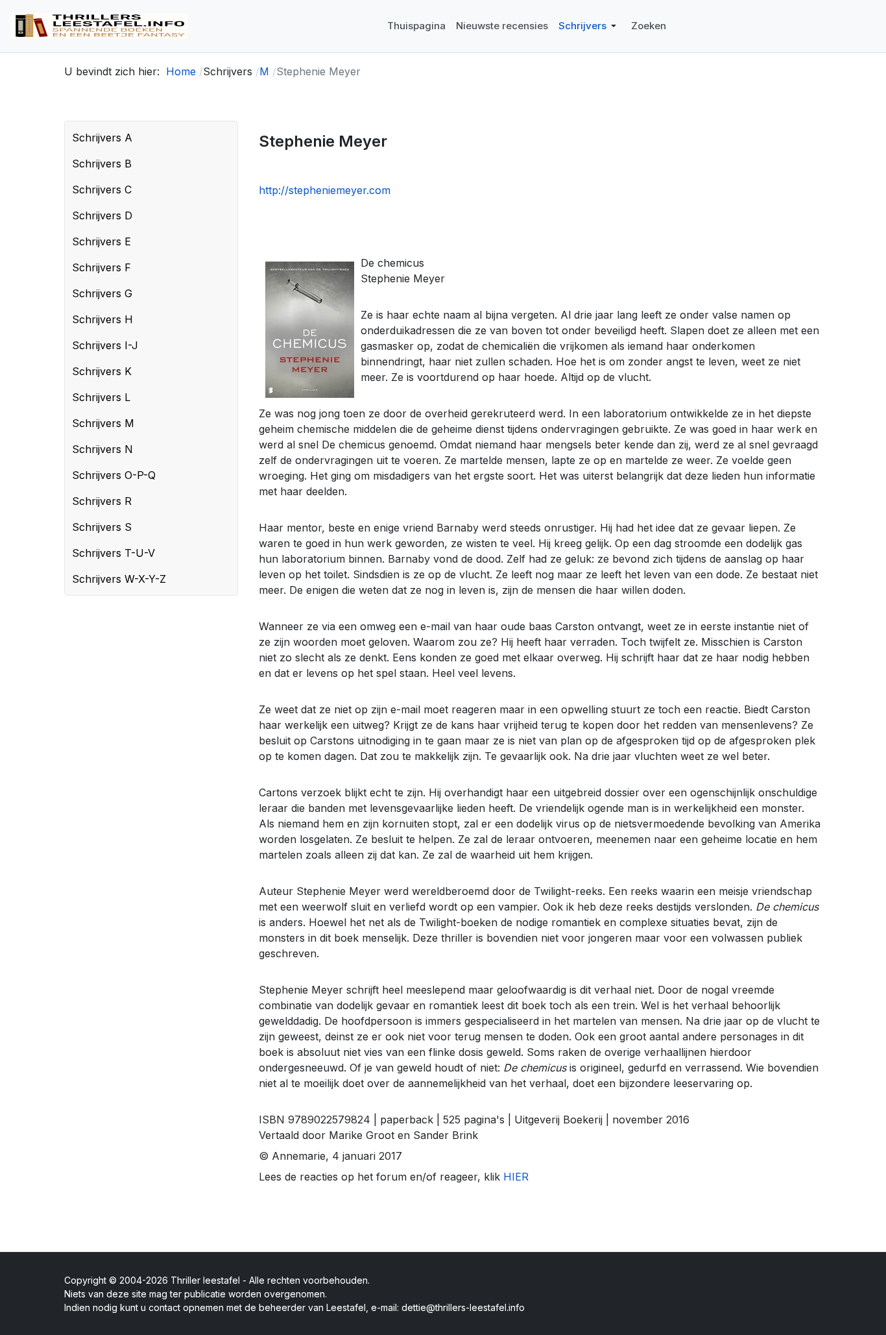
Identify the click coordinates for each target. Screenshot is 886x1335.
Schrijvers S (102, 527)
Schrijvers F (101, 267)
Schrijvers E (101, 241)
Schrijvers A (102, 137)
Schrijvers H (102, 319)
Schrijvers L (101, 397)
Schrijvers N (102, 449)
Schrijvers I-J (105, 345)
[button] (589, 26)
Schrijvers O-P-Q (114, 475)
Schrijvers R (102, 501)
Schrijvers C (102, 189)
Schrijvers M (103, 423)
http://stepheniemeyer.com (324, 190)
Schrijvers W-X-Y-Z (119, 578)
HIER (516, 1176)
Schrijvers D (102, 215)
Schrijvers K (102, 371)
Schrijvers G (102, 293)
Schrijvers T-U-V (113, 552)
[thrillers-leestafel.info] (98, 26)
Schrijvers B (102, 163)
